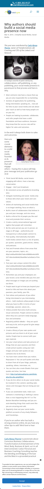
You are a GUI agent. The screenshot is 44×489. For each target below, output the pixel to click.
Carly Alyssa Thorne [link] (12, 439)
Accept (22, 481)
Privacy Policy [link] (26, 486)
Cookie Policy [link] (17, 486)
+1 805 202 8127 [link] (22, 2)
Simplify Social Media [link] (23, 35)
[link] (12, 12)
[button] (40, 460)
